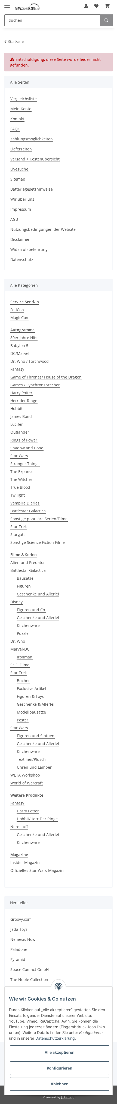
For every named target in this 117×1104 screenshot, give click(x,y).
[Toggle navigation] (7, 3)
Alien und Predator (27, 562)
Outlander (19, 432)
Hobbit (16, 408)
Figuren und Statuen (35, 735)
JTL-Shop (67, 1097)
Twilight (17, 495)
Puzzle (23, 633)
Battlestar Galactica (28, 510)
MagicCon (19, 317)
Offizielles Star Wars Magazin (37, 870)
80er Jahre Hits (23, 337)
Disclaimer (20, 239)
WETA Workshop (25, 775)
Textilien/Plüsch (31, 759)
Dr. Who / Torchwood (29, 361)
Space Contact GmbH (29, 969)
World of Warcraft (26, 783)
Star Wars (19, 455)
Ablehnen (60, 1083)
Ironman (24, 657)
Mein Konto (20, 108)
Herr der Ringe (23, 400)
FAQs (15, 128)
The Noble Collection (29, 979)
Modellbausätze (31, 712)
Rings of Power (23, 440)
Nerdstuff (19, 826)
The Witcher (21, 479)
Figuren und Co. (31, 609)
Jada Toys (18, 929)
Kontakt (17, 118)
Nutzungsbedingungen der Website (43, 229)
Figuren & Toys (30, 696)
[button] (86, 6)
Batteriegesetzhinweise (31, 189)
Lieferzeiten (21, 149)
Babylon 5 (19, 345)
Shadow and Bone (26, 447)
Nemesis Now (22, 939)
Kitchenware (28, 625)
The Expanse (21, 471)
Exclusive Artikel (31, 688)
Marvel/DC (19, 649)
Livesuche (19, 169)
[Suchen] (106, 20)
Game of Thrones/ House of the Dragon (46, 377)
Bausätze (25, 578)
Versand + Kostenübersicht (35, 159)
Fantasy (17, 369)
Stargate (18, 534)
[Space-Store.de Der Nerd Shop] (27, 6)
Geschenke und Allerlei (38, 594)
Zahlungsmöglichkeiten (31, 138)
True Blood (20, 487)
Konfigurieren (59, 1068)
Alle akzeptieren (60, 1052)
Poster (22, 720)
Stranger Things (24, 463)
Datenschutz (21, 259)
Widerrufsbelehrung (29, 249)
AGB (14, 219)
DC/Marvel (19, 353)
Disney (16, 601)
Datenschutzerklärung (55, 1038)
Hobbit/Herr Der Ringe (37, 818)
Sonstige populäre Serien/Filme (38, 518)
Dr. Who (17, 641)
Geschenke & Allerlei (35, 704)
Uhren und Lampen (35, 767)
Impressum (20, 209)
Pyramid (17, 959)
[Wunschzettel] (96, 6)
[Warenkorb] (107, 6)
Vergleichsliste (23, 98)
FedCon (17, 309)
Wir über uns (22, 199)
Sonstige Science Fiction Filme (37, 542)
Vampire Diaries (24, 503)
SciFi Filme (19, 664)
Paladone (18, 949)
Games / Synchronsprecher (35, 384)
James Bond (21, 416)
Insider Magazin (25, 862)
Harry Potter (21, 392)
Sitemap (17, 179)
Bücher (23, 680)
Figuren (24, 586)
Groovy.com (21, 919)
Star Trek (18, 526)
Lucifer (16, 424)
